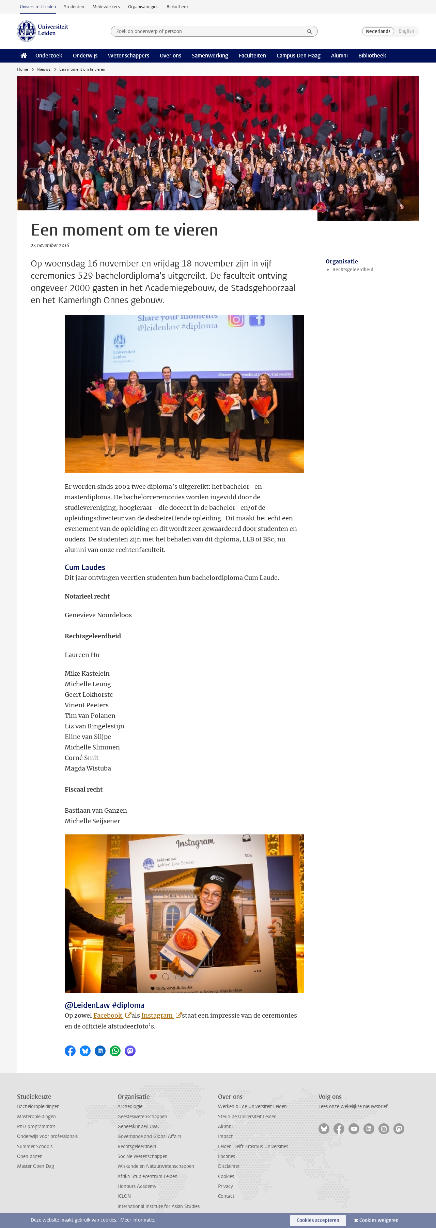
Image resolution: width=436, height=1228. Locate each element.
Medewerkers (106, 7)
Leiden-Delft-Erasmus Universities (253, 1146)
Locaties (226, 1156)
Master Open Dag (35, 1166)
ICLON (124, 1196)
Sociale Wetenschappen (143, 1156)
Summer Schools (34, 1146)
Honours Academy (137, 1186)
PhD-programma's (36, 1126)
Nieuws (43, 69)
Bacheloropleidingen (38, 1106)
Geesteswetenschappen (142, 1116)
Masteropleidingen (36, 1116)
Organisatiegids (143, 7)
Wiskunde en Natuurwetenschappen (156, 1166)
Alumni (339, 55)
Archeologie (130, 1106)
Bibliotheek (178, 7)
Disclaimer (228, 1166)
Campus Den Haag (299, 55)
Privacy (225, 1186)
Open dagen (30, 1156)
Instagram (157, 1015)
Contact (226, 1196)
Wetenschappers (128, 55)
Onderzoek (48, 55)
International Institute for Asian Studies (159, 1206)
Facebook (108, 1015)
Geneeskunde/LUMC (139, 1126)
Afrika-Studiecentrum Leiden (147, 1176)
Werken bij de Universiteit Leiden (252, 1106)
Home (22, 69)
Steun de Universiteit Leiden (247, 1116)
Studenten (74, 7)
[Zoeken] (309, 31)
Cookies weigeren (379, 1220)
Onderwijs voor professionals (47, 1136)
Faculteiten (252, 55)
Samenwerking (210, 55)
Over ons (170, 55)
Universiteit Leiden (38, 7)
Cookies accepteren (318, 1220)
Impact (225, 1136)
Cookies (226, 1176)
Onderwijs (85, 55)
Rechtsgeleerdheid (352, 269)
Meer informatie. (137, 1220)
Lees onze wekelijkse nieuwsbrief (353, 1106)
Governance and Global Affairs (149, 1136)
